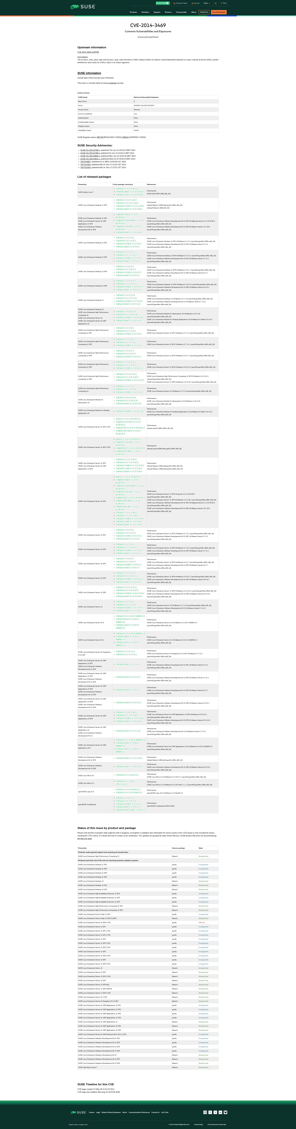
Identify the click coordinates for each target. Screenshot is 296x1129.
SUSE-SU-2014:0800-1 (90, 156)
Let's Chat (164, 1112)
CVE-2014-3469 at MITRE (88, 52)
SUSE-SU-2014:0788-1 (90, 150)
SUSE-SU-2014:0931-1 (90, 159)
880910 (125, 137)
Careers (91, 1112)
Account (196, 3)
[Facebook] (210, 1112)
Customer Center (181, 3)
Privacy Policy (212, 1124)
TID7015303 (85, 167)
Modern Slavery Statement (111, 1112)
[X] (215, 1112)
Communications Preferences (139, 1112)
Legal (98, 1112)
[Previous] (142, 37)
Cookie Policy (222, 1124)
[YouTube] (205, 1112)
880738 (100, 137)
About (124, 1112)
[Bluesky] (225, 1112)
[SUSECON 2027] (163, 3)
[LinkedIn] (220, 1112)
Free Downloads (218, 12)
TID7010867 (85, 162)
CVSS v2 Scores (83, 93)
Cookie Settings (198, 1124)
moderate (113, 83)
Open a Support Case (81, 1124)
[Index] (150, 37)
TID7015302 (85, 165)
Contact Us (204, 12)
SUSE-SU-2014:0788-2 (90, 153)
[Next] (155, 37)
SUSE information (89, 73)
